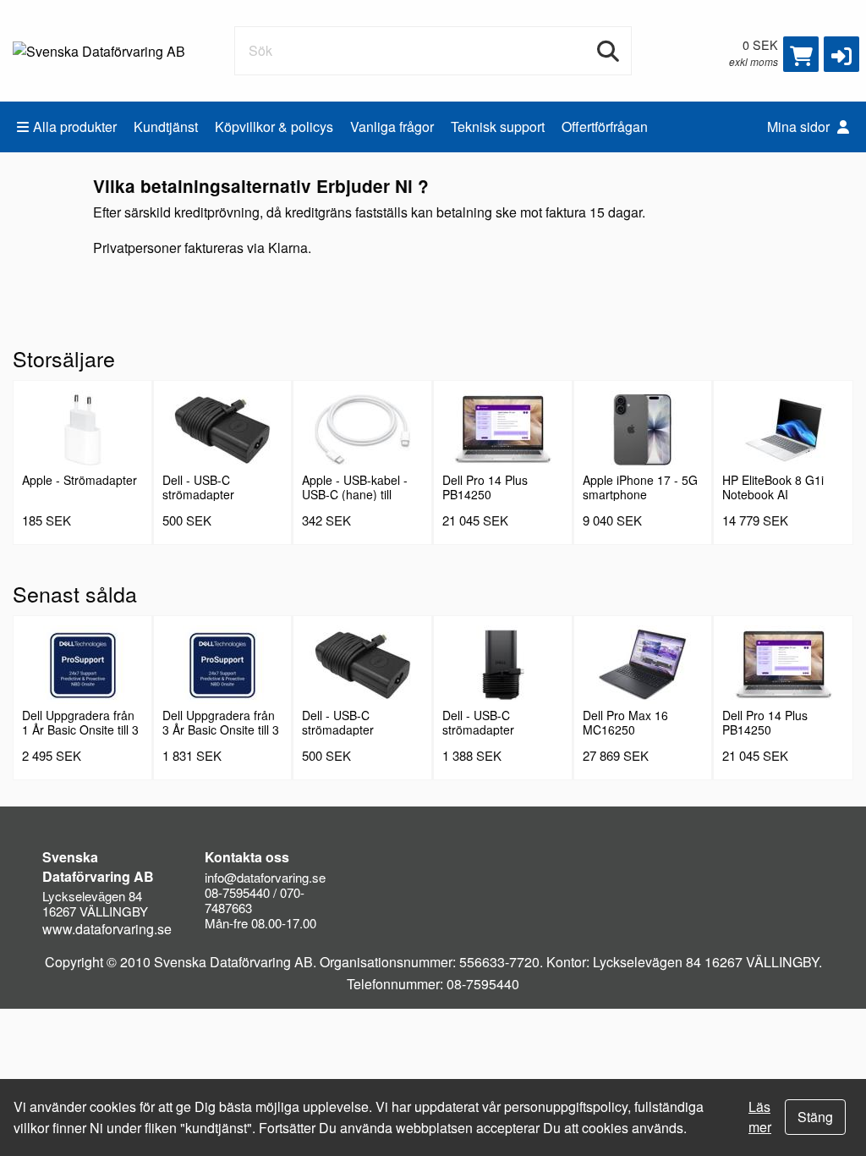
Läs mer (759, 1117)
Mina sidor (800, 126)
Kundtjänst (166, 126)
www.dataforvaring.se (107, 929)
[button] (841, 54)
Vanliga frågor (392, 126)
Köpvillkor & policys (274, 126)
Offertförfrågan (605, 126)
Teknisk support (498, 126)
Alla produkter (75, 126)
